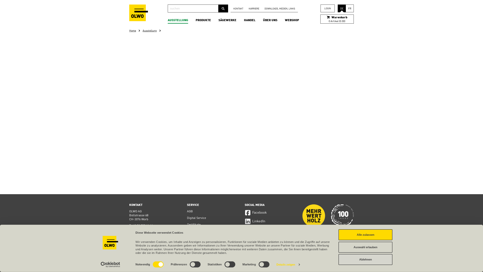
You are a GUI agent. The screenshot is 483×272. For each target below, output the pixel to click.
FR (349, 8)
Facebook (259, 212)
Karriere (254, 9)
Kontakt (238, 9)
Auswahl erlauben (365, 247)
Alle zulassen (365, 234)
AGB (190, 211)
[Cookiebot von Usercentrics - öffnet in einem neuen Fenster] (110, 264)
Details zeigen (285, 264)
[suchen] (223, 8)
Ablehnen (365, 259)
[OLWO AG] (138, 13)
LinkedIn (258, 221)
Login (327, 9)
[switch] (195, 264)
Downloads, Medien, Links (280, 9)
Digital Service (196, 218)
